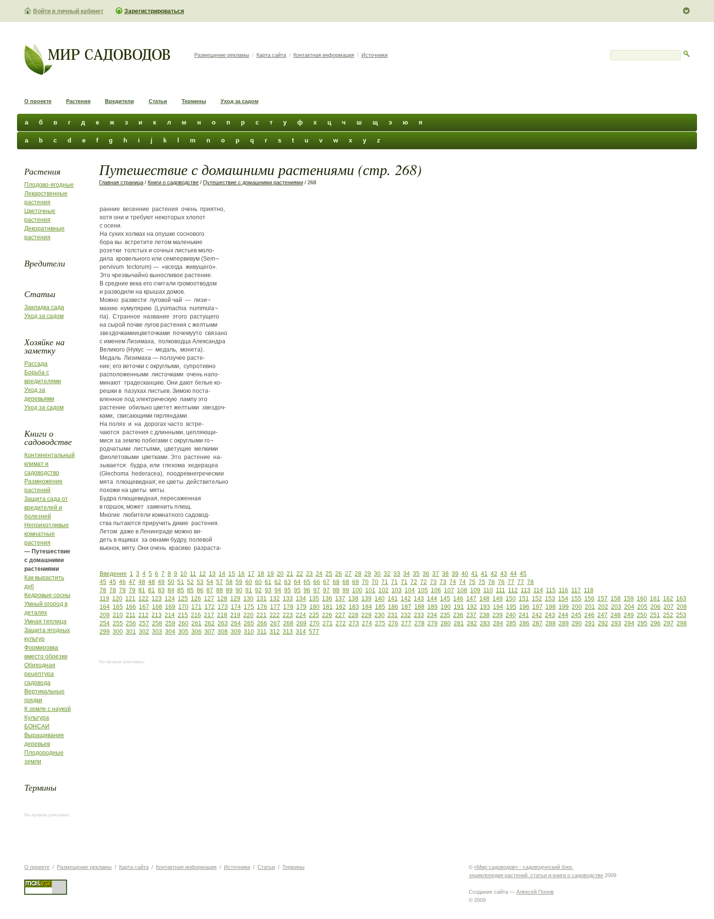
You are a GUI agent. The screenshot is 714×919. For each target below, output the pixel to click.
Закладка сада (44, 307)
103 (396, 590)
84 (171, 590)
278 (419, 623)
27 (348, 573)
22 (299, 573)
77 (511, 582)
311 (262, 631)
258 (157, 623)
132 (275, 598)
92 (258, 590)
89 (229, 590)
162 (668, 598)
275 (380, 623)
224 (301, 615)
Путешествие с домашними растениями (253, 182)
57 (219, 582)
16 (241, 573)
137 (340, 598)
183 (354, 606)
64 (297, 582)
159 (629, 598)
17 (251, 573)
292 (603, 623)
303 (157, 631)
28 (358, 573)
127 (209, 598)
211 (131, 615)
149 (498, 598)
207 (668, 606)
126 (196, 598)
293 (616, 623)
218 (222, 615)
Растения (78, 101)
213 (157, 615)
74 (452, 582)
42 (494, 573)
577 (314, 631)
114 (538, 590)
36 (426, 573)
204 (629, 606)
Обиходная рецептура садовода (39, 674)
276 (393, 623)
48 (141, 582)
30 (377, 573)
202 (603, 606)
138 (353, 598)
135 (314, 598)
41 (474, 573)
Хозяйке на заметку (44, 346)
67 (326, 582)
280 (446, 623)
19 (270, 573)
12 (202, 573)
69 (355, 582)
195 (511, 606)
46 (122, 582)
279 (432, 623)
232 (406, 615)
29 (367, 573)
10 (183, 573)
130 (248, 598)
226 (327, 615)
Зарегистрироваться (154, 11)
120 (117, 598)
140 (379, 598)
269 (301, 623)
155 (576, 598)
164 (105, 606)
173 (223, 606)
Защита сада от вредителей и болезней (46, 507)
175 (249, 606)
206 (655, 606)
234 (432, 615)
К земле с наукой (47, 709)
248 (616, 615)
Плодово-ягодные (49, 184)
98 (336, 590)
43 (503, 573)
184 (367, 606)
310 (249, 631)
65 (307, 582)
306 (196, 631)
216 (196, 615)
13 (212, 573)
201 (590, 606)
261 (196, 623)
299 (105, 631)
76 (491, 582)
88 (219, 590)
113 (525, 590)
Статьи (158, 101)
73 (433, 582)
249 (629, 615)
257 (144, 623)
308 (223, 631)
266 (262, 623)
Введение (113, 573)
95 (287, 590)
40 (464, 573)
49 (161, 582)
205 (642, 606)
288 (550, 623)
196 (524, 606)
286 (524, 623)
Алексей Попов (535, 892)
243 (550, 615)
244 (563, 615)
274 (367, 623)
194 (498, 606)
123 (157, 598)
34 (406, 573)
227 (340, 615)
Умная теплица (45, 621)
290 (577, 623)
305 (183, 631)
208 (682, 606)
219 (235, 615)
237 (471, 615)
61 (268, 582)
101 (370, 590)
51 (180, 582)
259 (170, 623)
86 (200, 590)
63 (287, 582)
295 (642, 623)
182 (341, 606)
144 (432, 598)
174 (236, 606)
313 (288, 631)
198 (550, 606)
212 (143, 615)
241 (524, 615)
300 (118, 631)
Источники (374, 55)
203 (616, 606)
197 (537, 606)
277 (406, 623)
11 (193, 573)
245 (576, 615)
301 (131, 631)
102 (383, 590)
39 (455, 573)
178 (288, 606)
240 (511, 615)
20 (280, 573)
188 (419, 606)
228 (353, 615)
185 (380, 606)
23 (309, 573)
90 (239, 590)
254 (105, 623)
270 (314, 623)
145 (445, 598)
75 (472, 582)
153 (550, 598)
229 (366, 615)
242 (537, 615)
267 (275, 623)
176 (262, 606)
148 (484, 598)
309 (236, 631)
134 (301, 598)
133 (288, 598)
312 (275, 631)
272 (341, 623)
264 (236, 623)
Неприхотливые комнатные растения (46, 534)
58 (229, 582)
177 (275, 606)
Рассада (36, 363)
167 (144, 606)
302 (144, 631)
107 (449, 590)
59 (239, 582)
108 (462, 590)
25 (328, 573)
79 (122, 590)
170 (183, 606)
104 (410, 590)
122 (143, 598)
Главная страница (121, 182)
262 (209, 623)
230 (379, 615)
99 (345, 590)
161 (655, 598)
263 (223, 623)
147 (471, 598)
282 (472, 623)
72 (413, 582)
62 (277, 582)
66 (316, 582)
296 (655, 623)
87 (209, 590)
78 (530, 582)
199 (564, 606)
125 (183, 598)
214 (170, 615)
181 (328, 606)
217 (209, 615)
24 (319, 573)
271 (328, 623)
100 (357, 590)
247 (602, 615)
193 (485, 606)
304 (170, 631)
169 (170, 606)
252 (668, 615)
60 (248, 582)
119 (104, 598)
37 (435, 573)
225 (314, 615)
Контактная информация (323, 55)
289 (564, 623)
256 (131, 623)
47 (132, 582)
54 (209, 582)
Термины (194, 101)
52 (190, 582)
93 (268, 590)
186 (393, 606)
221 (261, 615)
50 (171, 582)
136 (327, 598)
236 (458, 615)
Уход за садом (239, 101)
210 (118, 615)
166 (131, 606)
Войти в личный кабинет (68, 11)
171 (196, 606)
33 (396, 573)
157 (602, 598)
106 (436, 590)
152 (537, 598)
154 (563, 598)
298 (682, 623)
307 (209, 631)
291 (590, 623)
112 (513, 590)
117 (576, 590)
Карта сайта (271, 55)
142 (406, 598)
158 (616, 598)
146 (458, 598)
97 (316, 590)
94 (277, 590)
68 (336, 582)
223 (288, 615)
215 (183, 615)
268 (288, 623)
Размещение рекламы (221, 55)
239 (498, 615)
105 (423, 590)
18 (260, 573)
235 (445, 615)
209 (105, 615)
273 (354, 623)
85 (180, 590)
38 (445, 573)
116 (563, 590)
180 (314, 606)
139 (366, 598)
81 (141, 590)
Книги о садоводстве (48, 437)
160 (642, 598)
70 (365, 582)
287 (537, 623)
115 (551, 590)
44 (513, 573)
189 (432, 606)
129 (235, 598)
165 (118, 606)
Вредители (119, 101)
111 (500, 590)
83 (161, 590)
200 (577, 606)
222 (275, 615)
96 (307, 590)
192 (472, 606)
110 (488, 590)
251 (655, 615)
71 (384, 582)
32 (387, 573)
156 (589, 598)
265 (249, 623)
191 (459, 606)
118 (589, 590)
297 (668, 623)
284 (498, 623)
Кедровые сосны (47, 595)
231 (393, 615)
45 (523, 573)
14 (222, 573)
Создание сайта (488, 892)
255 (118, 623)
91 (248, 590)
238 (484, 615)
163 (681, 598)
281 (459, 623)
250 (642, 615)
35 (416, 573)
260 (183, 623)
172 (209, 606)
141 (393, 598)
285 (511, 623)
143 (419, 598)
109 (475, 590)
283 (485, 623)
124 (170, 598)
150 (511, 598)
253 (681, 615)
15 (231, 573)
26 (338, 573)
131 (261, 598)
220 (248, 615)
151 (524, 598)
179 (301, 606)
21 (290, 573)
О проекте (37, 101)
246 (589, 615)
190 (446, 606)
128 (222, 598)
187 (406, 606)
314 (301, 631)
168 (157, 606)
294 (629, 623)
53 (200, 582)
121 (130, 598)
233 (419, 615)
